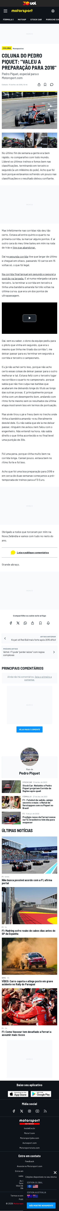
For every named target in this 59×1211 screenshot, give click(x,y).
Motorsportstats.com (30, 1147)
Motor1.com (29, 1133)
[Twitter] (18, 623)
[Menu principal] (5, 11)
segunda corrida (18, 256)
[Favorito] (45, 84)
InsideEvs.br (29, 1128)
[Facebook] (11, 623)
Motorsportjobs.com (29, 1138)
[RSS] (45, 1111)
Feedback (29, 1161)
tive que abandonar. (24, 247)
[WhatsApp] (25, 623)
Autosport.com (30, 1143)
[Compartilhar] (39, 84)
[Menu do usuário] (53, 11)
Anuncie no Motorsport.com (29, 1166)
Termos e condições (20, 1195)
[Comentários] (52, 84)
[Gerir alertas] (48, 623)
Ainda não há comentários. (29, 678)
